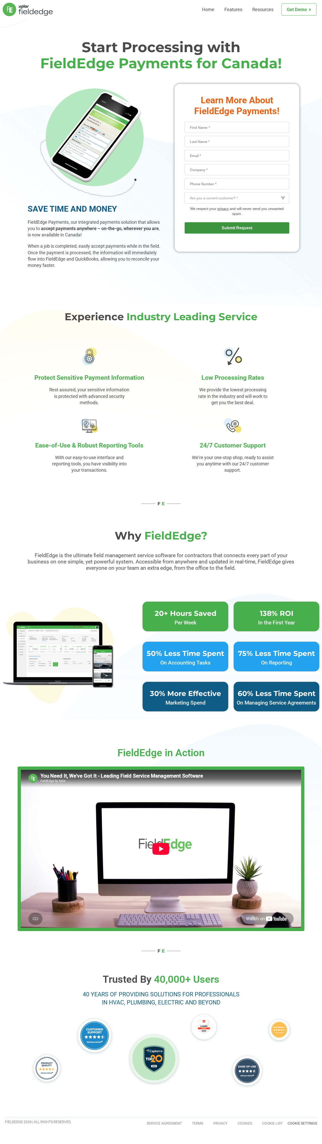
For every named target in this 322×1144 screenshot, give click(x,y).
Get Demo (297, 9)
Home (208, 9)
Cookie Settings (302, 1123)
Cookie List (272, 1123)
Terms (197, 1123)
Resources (262, 9)
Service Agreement (164, 1123)
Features (233, 9)
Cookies (244, 1123)
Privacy (220, 1123)
